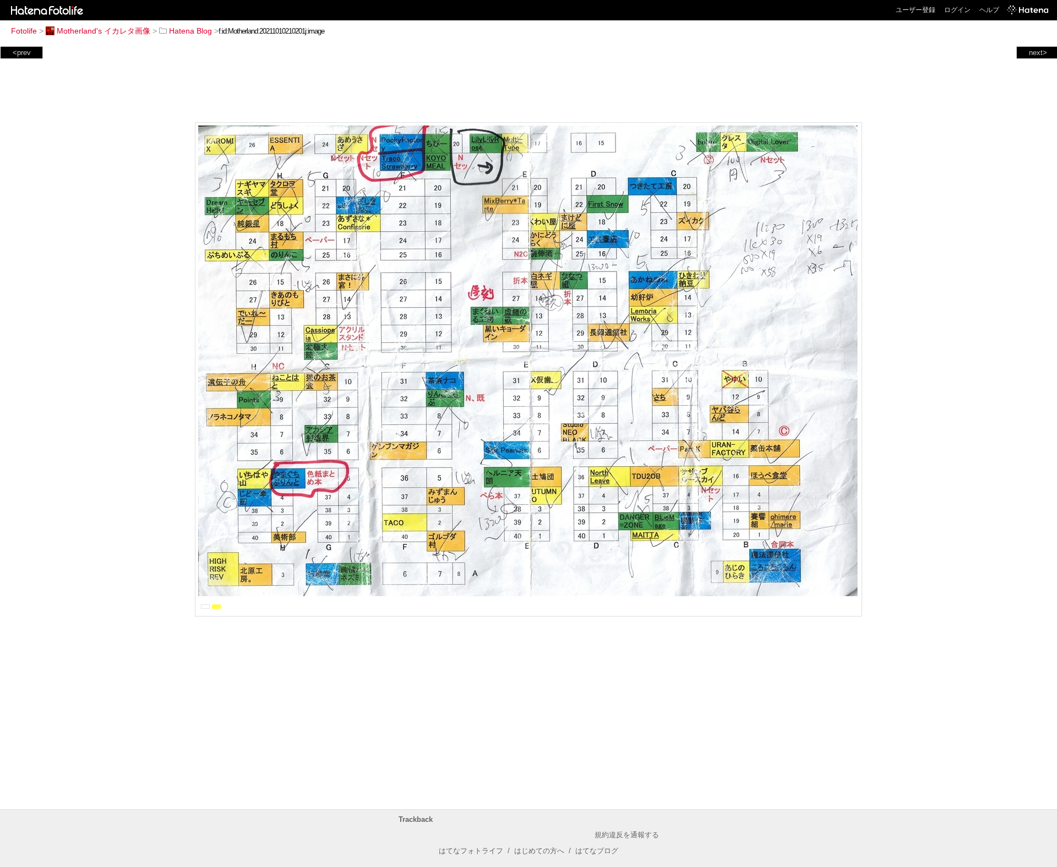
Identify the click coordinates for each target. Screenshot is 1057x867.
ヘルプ (989, 10)
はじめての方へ (539, 851)
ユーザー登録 (915, 10)
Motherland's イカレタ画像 (103, 30)
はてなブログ (596, 851)
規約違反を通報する (627, 835)
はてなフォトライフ (471, 851)
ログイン (957, 10)
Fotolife (24, 30)
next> (1038, 52)
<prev (22, 52)
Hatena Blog (190, 30)
